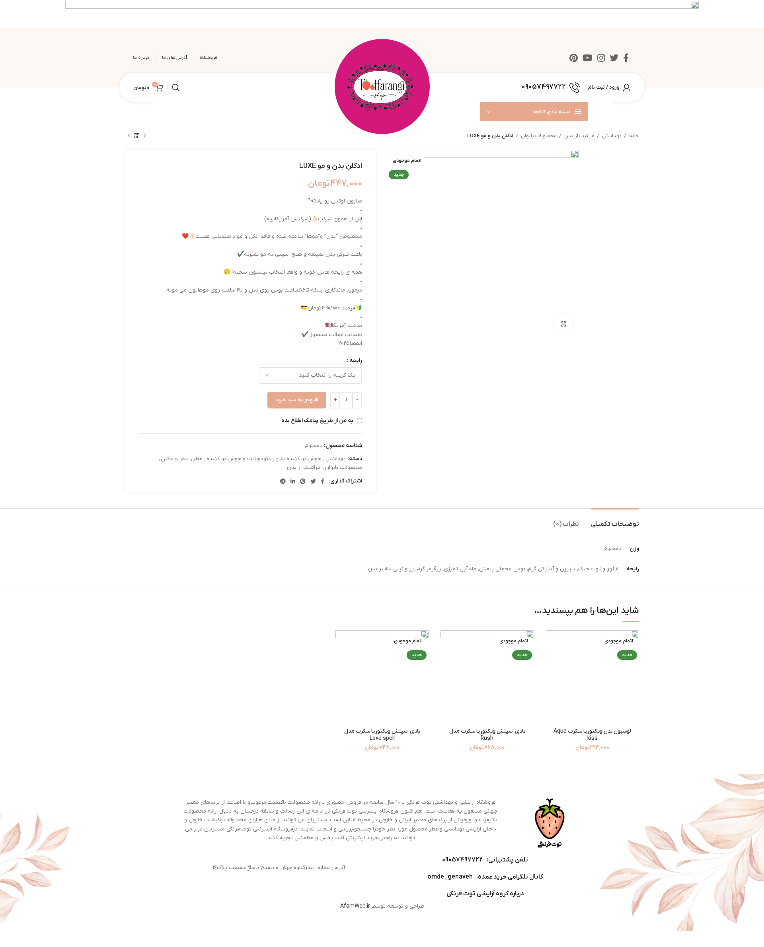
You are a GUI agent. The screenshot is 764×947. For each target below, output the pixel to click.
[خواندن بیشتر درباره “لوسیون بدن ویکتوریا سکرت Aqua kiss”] (552, 643)
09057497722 (462, 860)
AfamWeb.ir (355, 906)
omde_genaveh (450, 877)
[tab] (615, 520)
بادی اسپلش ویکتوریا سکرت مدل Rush (487, 734)
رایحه (355, 360)
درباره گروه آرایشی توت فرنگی (485, 894)
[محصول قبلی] (145, 136)
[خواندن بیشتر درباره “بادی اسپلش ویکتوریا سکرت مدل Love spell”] (341, 643)
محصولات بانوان (538, 135)
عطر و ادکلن (175, 459)
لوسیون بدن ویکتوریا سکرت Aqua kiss (592, 734)
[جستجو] (176, 87)
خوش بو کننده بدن (298, 459)
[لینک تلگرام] (283, 481)
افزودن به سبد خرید (296, 400)
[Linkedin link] (293, 481)
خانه (633, 135)
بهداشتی (611, 135)
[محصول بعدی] (129, 136)
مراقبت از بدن (578, 135)
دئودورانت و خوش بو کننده (239, 459)
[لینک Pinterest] (573, 57)
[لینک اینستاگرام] (601, 57)
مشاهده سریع (552, 661)
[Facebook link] (626, 57)
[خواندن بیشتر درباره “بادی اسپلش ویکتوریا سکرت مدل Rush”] (446, 643)
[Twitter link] (614, 57)
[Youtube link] (587, 57)
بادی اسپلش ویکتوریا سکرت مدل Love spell (382, 734)
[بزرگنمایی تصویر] (563, 324)
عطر (197, 459)
